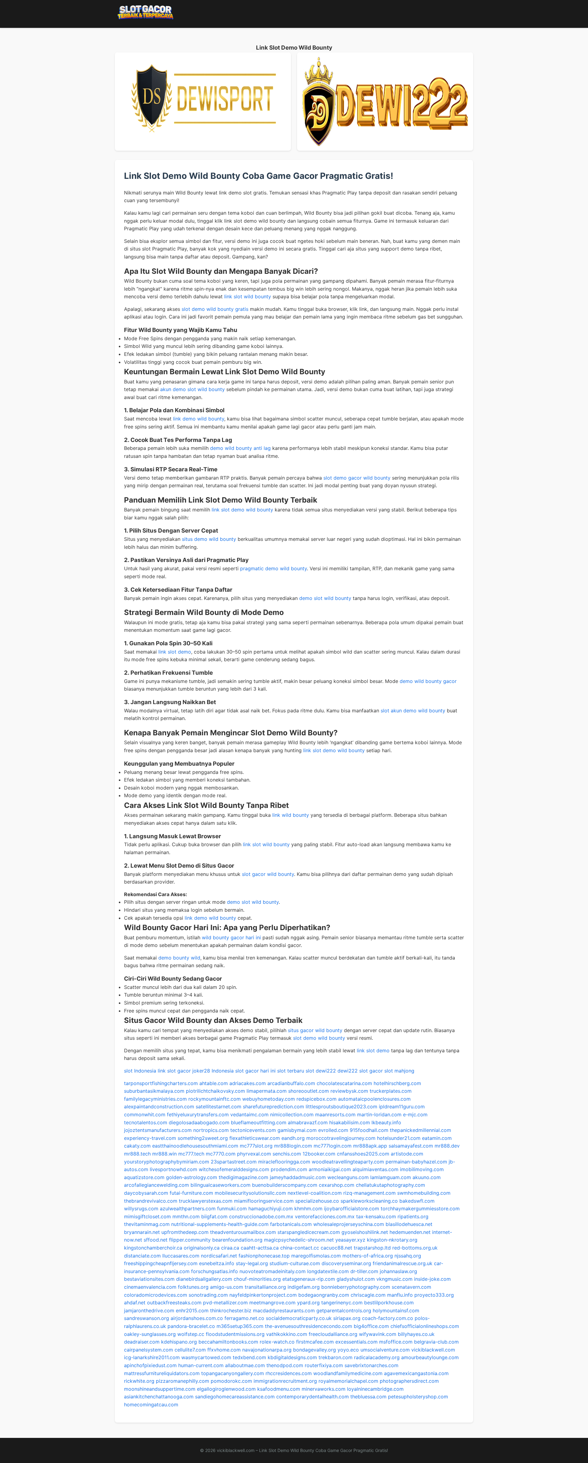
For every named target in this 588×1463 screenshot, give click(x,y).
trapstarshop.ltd (372, 1248)
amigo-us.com (226, 1287)
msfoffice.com (396, 1342)
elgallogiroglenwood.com (226, 1389)
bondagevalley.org (314, 1350)
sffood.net (156, 1240)
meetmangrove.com (272, 1302)
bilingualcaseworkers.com (220, 1185)
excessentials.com (356, 1342)
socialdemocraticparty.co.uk (299, 1318)
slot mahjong (399, 1071)
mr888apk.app (370, 1146)
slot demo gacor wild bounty (356, 478)
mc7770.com (221, 1154)
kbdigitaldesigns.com (292, 1357)
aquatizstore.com (144, 1177)
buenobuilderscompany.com (284, 1185)
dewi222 (326, 1071)
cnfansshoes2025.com (363, 1154)
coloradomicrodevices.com (155, 1295)
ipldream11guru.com (402, 1106)
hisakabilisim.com (349, 1122)
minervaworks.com (323, 1389)
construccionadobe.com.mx (261, 1216)
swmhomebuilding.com (423, 1193)
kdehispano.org (179, 1342)
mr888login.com (293, 1146)
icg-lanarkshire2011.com (152, 1357)
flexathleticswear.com (254, 1138)
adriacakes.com (247, 1083)
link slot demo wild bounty (242, 510)
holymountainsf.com (396, 1310)
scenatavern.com (411, 1287)
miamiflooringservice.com (264, 1201)
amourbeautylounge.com (430, 1357)
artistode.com (407, 1154)
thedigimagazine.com (243, 1177)
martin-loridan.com (379, 1114)
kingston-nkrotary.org (392, 1240)
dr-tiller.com (364, 1271)
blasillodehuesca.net (409, 1224)
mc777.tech (191, 1154)
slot (310, 1071)
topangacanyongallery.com (232, 1373)
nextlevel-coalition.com (315, 1193)
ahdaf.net (134, 1302)
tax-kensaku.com (376, 1216)
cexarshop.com (336, 1185)
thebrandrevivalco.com (150, 1201)
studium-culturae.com (295, 1263)
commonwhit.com (144, 1114)
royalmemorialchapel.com (348, 1381)
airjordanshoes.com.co (197, 1318)
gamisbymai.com (297, 1130)
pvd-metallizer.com (225, 1302)
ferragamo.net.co (244, 1318)
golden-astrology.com (191, 1177)
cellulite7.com (190, 1350)
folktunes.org (193, 1287)
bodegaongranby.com (323, 1295)
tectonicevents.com (253, 1130)
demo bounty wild (179, 958)
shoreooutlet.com (308, 1091)
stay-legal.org (252, 1263)
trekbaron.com (335, 1357)
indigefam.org (304, 1287)
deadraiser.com (142, 1342)
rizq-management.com (369, 1193)
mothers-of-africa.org (367, 1256)
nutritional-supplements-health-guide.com (220, 1224)
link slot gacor (174, 1071)
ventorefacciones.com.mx (325, 1216)
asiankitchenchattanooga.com (159, 1396)
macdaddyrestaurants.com (284, 1310)
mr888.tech (137, 1154)
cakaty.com (137, 1146)
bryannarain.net (142, 1232)
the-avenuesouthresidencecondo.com (308, 1326)
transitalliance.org (265, 1287)
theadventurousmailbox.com (243, 1232)
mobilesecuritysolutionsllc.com (250, 1193)
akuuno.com (427, 1177)
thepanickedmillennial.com (420, 1130)
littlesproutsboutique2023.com (341, 1106)
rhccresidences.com (289, 1373)
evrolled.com (333, 1130)
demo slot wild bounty (325, 598)
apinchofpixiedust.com (150, 1365)
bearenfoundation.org (237, 1240)
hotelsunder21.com (398, 1138)
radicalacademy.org (377, 1357)
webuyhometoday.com (268, 1099)
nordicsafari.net (219, 1256)
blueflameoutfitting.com (258, 1122)
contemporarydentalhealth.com (312, 1396)
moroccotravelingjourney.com (340, 1138)
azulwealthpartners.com (188, 1208)
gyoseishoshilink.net (364, 1232)
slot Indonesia (140, 1071)
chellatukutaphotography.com (390, 1185)
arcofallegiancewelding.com (156, 1185)
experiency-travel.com (150, 1138)
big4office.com (371, 1326)
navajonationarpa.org (267, 1350)
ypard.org (308, 1302)
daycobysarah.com (146, 1193)
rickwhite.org (139, 1381)
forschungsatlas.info (214, 1271)
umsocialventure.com (385, 1350)
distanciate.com (142, 1256)
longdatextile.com (328, 1271)
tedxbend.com (249, 1357)
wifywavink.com (377, 1334)
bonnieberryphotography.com (355, 1287)
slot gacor (371, 1071)
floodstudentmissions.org (235, 1334)
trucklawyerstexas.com (205, 1201)
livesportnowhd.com (173, 1169)
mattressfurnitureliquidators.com (162, 1373)
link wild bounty (290, 815)
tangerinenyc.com (342, 1302)
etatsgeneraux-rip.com (308, 1279)
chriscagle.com (368, 1295)
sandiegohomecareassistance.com (235, 1396)
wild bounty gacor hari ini (231, 937)
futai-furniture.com (191, 1193)
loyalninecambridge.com (375, 1389)
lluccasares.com (180, 1256)
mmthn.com (186, 1216)
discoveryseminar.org (346, 1263)
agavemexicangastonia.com (416, 1373)
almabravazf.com (308, 1122)
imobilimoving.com (422, 1169)
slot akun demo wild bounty (413, 710)
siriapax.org (346, 1318)
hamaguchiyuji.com (270, 1208)
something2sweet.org (203, 1138)
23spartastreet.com (234, 1162)
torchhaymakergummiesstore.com (420, 1208)
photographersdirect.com (409, 1381)
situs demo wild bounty (209, 539)
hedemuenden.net (410, 1232)
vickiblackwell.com (433, 1350)
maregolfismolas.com (316, 1256)
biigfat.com (214, 1216)
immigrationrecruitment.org (285, 1381)
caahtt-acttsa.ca (260, 1248)
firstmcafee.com (315, 1342)
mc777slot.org (256, 1146)
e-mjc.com (415, 1114)
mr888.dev (447, 1146)
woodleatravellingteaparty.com (348, 1162)
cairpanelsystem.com (148, 1350)
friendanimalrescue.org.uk (402, 1263)
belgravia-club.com (436, 1342)
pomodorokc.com (231, 1381)
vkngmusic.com (394, 1279)
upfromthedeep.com (185, 1232)
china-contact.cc (299, 1248)
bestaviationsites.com (149, 1279)
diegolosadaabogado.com (199, 1122)
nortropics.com (211, 1130)
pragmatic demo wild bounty (273, 568)
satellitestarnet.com (218, 1106)
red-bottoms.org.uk (415, 1248)
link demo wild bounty (198, 419)
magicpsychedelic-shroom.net (299, 1240)
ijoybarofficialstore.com (351, 1208)
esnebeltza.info (216, 1263)
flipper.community (190, 1240)
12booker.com (319, 1154)
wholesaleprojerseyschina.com (348, 1224)
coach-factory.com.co (387, 1318)
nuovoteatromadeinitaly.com (272, 1271)
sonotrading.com (208, 1295)
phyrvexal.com (254, 1154)
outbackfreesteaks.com (174, 1302)
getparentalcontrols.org (343, 1310)
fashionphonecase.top (264, 1256)
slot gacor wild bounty (268, 874)
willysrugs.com (141, 1208)
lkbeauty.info (386, 1122)
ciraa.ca (230, 1248)
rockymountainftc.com (214, 1099)
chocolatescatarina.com (344, 1083)
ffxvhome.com (224, 1350)
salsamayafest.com (411, 1146)
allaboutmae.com (245, 1365)
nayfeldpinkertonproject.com (263, 1295)
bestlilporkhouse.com (389, 1302)
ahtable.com (213, 1083)
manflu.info (400, 1295)
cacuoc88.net (336, 1248)
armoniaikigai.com (330, 1169)
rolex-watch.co (277, 1342)
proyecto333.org (434, 1295)
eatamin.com (437, 1138)
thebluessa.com (368, 1396)
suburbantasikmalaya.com (154, 1091)
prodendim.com (289, 1169)
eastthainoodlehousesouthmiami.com (195, 1146)
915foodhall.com (369, 1130)
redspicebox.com (316, 1099)
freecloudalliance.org (333, 1334)
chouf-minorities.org (257, 1279)
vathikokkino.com (286, 1334)
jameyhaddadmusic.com (298, 1177)
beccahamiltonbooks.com (228, 1342)
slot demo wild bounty (319, 1038)
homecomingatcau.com (151, 1404)
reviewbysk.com (349, 1091)
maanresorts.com (335, 1114)
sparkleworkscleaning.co (369, 1201)
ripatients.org (413, 1216)
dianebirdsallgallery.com (204, 1279)
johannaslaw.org (398, 1271)
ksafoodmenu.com (278, 1389)
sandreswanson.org (146, 1318)
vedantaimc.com (249, 1114)
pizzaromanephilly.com (182, 1381)
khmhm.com (308, 1208)
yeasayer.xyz (350, 1240)
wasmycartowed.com (206, 1357)
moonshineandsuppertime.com (159, 1389)
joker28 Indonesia (213, 1071)
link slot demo (174, 652)
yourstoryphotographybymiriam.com (166, 1162)
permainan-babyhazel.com (416, 1162)
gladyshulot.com (356, 1279)
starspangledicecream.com (308, 1232)
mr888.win (164, 1154)
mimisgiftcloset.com (147, 1216)
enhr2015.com (192, 1310)
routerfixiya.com (324, 1365)
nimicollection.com (292, 1114)
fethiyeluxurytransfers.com (198, 1114)
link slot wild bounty (247, 296)
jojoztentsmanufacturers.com (158, 1130)
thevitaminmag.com (147, 1224)
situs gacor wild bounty (315, 1030)
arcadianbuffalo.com (291, 1083)
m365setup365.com (240, 1326)
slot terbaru (290, 1071)
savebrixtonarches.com (371, 1365)
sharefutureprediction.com (273, 1106)
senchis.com (287, 1154)
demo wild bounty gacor (428, 681)
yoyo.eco (348, 1350)
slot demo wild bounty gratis (215, 309)
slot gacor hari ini (255, 1071)
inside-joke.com (432, 1279)
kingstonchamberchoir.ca (153, 1248)
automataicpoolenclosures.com (374, 1099)
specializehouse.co (317, 1201)
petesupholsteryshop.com (418, 1396)
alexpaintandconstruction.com (159, 1106)
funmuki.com (232, 1208)
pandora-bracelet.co (191, 1326)
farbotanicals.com (291, 1224)
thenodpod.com (284, 1365)
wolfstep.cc (190, 1334)
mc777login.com (333, 1146)
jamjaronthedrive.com (149, 1310)
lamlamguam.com (390, 1177)
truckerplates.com (391, 1091)
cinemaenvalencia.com (150, 1287)
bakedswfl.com (417, 1201)
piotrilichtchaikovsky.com (215, 1091)
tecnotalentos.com (145, 1122)
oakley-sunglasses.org (150, 1334)
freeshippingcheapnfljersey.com (161, 1263)
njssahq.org (407, 1256)
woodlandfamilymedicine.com (348, 1373)
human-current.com (201, 1365)
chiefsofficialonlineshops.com (424, 1326)
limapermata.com (267, 1091)
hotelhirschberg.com (397, 1083)
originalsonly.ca (202, 1248)
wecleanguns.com (348, 1177)
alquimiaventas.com (375, 1169)
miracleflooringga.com (284, 1162)
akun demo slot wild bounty (192, 389)
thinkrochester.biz (230, 1310)
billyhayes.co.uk (416, 1334)
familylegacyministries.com (155, 1099)
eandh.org (293, 1138)
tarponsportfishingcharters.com (161, 1083)
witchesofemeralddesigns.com (234, 1169)
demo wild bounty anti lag (240, 448)
